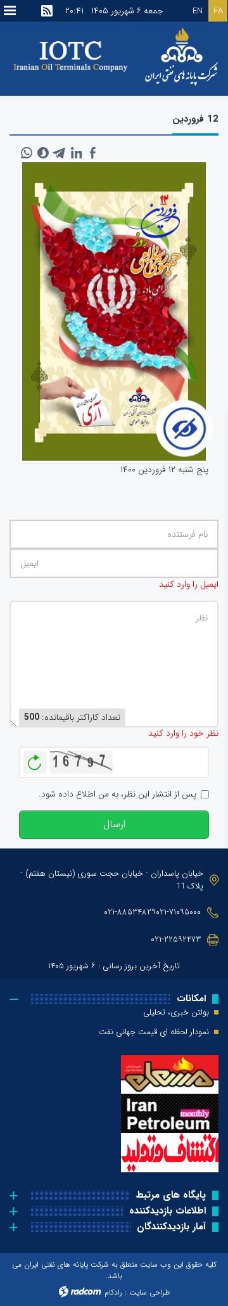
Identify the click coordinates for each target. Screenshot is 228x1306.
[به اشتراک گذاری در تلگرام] (59, 153)
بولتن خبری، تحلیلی (176, 1012)
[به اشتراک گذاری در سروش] (43, 153)
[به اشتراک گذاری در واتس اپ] (26, 153)
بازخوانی (34, 759)
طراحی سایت (149, 1292)
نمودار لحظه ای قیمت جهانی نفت (154, 1032)
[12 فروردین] (114, 312)
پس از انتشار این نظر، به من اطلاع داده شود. (117, 794)
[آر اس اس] (47, 11)
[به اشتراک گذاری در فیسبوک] (92, 153)
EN (198, 11)
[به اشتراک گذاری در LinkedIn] (76, 153)
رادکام (113, 1292)
